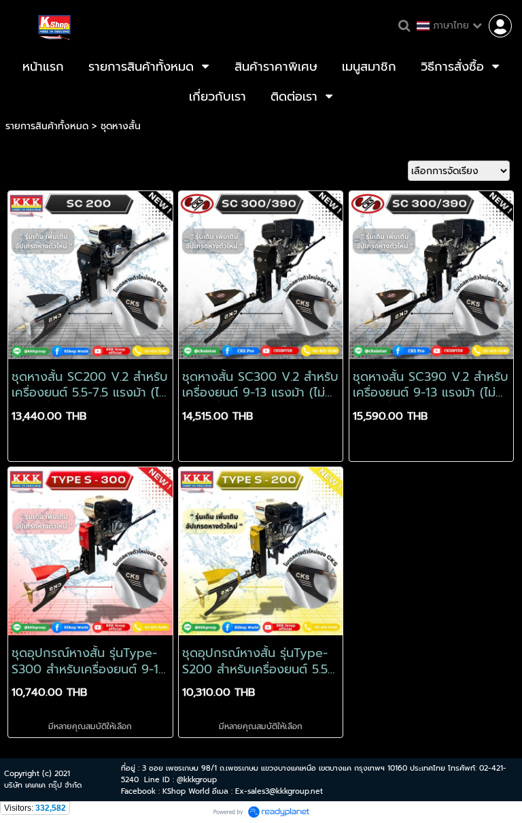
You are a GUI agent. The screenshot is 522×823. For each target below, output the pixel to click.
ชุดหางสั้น (121, 126)
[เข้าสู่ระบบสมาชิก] (500, 25)
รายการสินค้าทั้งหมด (46, 126)
